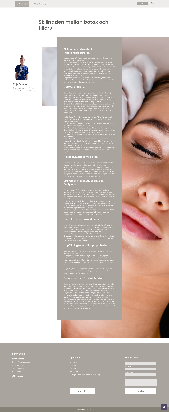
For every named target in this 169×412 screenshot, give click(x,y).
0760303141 (19, 365)
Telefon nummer (130, 372)
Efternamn (128, 366)
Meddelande (129, 378)
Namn (127, 361)
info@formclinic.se (23, 362)
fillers (99, 117)
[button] (152, 3)
